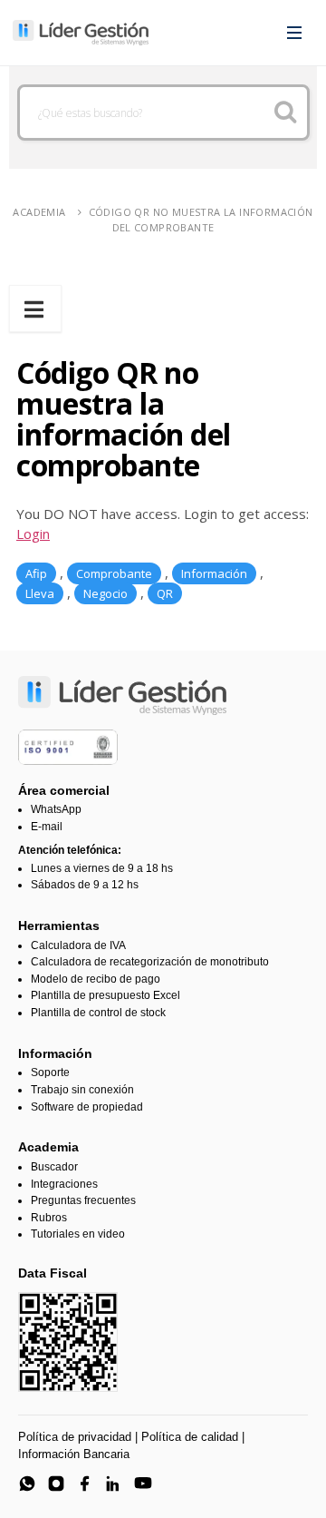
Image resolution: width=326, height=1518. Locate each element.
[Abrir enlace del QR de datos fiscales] (68, 1342)
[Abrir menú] (294, 33)
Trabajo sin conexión (82, 1089)
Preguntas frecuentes (83, 1200)
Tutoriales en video (78, 1234)
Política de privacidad (74, 1437)
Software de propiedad (87, 1107)
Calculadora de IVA (78, 945)
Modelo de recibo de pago (95, 979)
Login (33, 533)
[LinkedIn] (114, 1483)
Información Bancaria (73, 1454)
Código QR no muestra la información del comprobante (201, 219)
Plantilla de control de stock (98, 1012)
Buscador (54, 1167)
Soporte (50, 1072)
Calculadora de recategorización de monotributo (150, 961)
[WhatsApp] (27, 1483)
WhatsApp (56, 809)
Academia (39, 212)
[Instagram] (56, 1483)
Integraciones (64, 1184)
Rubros (49, 1217)
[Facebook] (85, 1483)
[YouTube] (143, 1483)
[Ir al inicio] (81, 32)
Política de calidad (189, 1437)
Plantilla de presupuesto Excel (105, 995)
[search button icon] (285, 112)
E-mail (46, 826)
